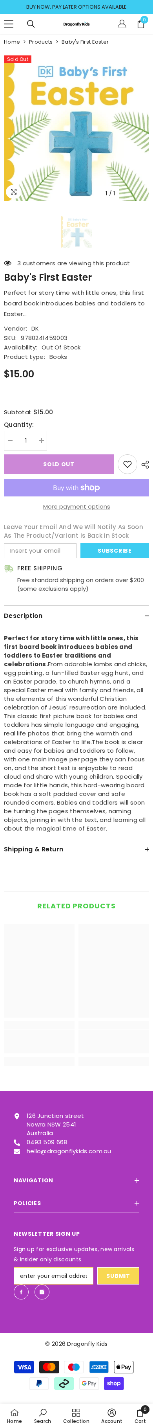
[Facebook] (21, 1292)
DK (35, 328)
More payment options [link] (76, 506)
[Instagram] (42, 1292)
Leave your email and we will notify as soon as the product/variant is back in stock (73, 531)
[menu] (8, 24)
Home (12, 42)
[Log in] (122, 24)
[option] (76, 7)
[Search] (31, 24)
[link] (39, 1041)
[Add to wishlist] (127, 464)
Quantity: (19, 425)
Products (41, 42)
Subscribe (114, 551)
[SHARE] (143, 464)
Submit (118, 1276)
